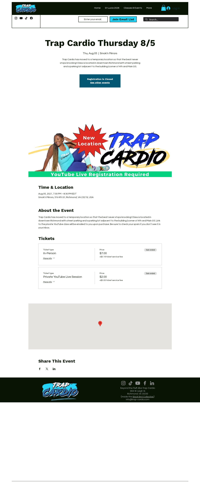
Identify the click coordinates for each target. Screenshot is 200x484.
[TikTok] (26, 18)
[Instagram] (16, 18)
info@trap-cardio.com (137, 399)
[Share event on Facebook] (39, 369)
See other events (100, 82)
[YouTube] (21, 18)
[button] (163, 8)
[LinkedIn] (152, 383)
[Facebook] (31, 18)
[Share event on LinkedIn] (54, 369)
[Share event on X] (47, 369)
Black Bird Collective (143, 396)
